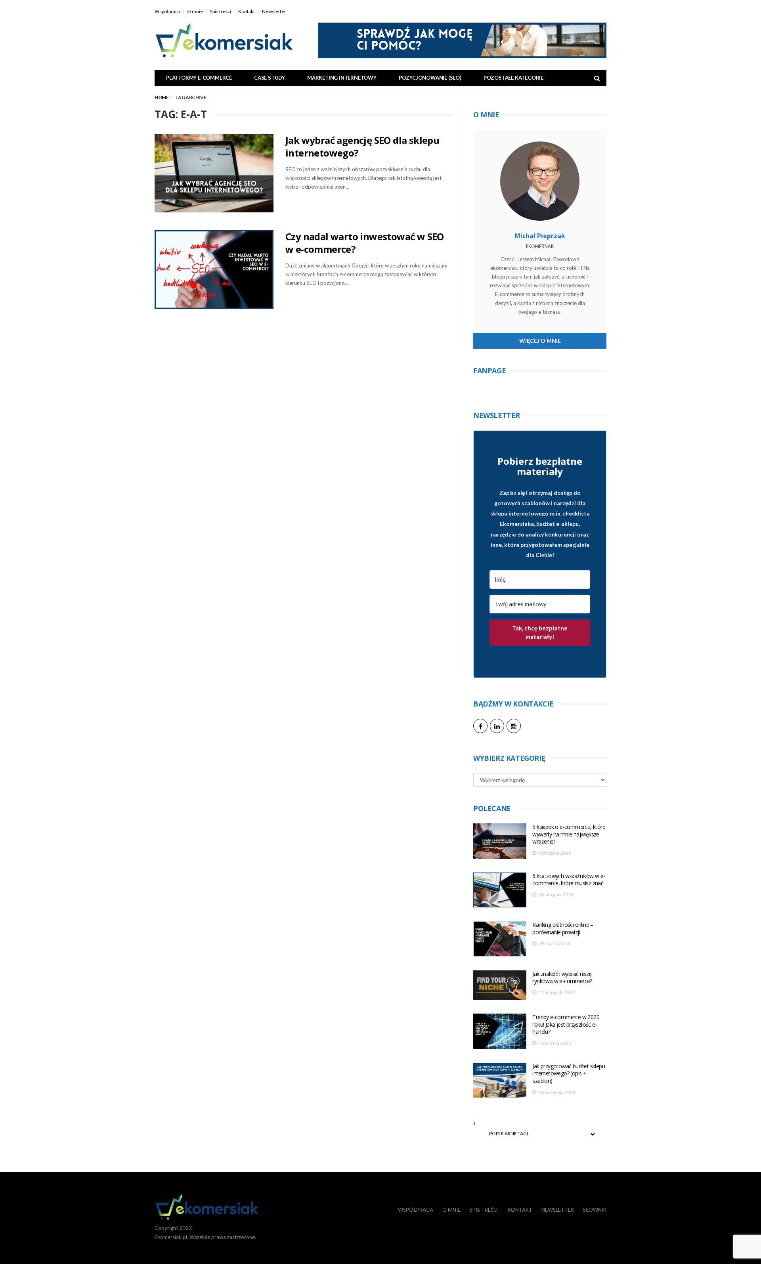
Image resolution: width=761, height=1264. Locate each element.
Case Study (269, 77)
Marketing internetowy (342, 77)
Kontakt (246, 11)
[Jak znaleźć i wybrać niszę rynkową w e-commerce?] (499, 985)
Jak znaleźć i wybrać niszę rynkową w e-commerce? (562, 977)
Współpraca (167, 11)
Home (161, 97)
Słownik (594, 1210)
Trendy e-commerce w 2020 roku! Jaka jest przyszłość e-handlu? (565, 1024)
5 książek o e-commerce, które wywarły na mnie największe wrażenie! (568, 834)
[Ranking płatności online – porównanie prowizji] (499, 939)
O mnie (195, 11)
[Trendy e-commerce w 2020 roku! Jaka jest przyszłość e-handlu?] (499, 1031)
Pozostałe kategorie (513, 77)
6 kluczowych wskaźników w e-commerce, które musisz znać (568, 879)
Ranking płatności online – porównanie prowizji (562, 928)
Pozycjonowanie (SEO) (430, 77)
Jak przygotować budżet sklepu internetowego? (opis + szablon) (568, 1073)
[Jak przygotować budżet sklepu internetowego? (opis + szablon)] (499, 1080)
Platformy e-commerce (199, 77)
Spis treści (220, 11)
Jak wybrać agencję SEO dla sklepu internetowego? (362, 146)
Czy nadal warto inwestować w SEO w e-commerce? (364, 243)
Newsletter (274, 11)
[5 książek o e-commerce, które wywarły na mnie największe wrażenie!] (499, 841)
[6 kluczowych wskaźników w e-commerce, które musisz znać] (499, 890)
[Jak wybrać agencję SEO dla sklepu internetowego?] (214, 173)
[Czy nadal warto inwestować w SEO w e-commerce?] (214, 269)
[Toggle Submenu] (592, 1134)
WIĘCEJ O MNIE (540, 340)
